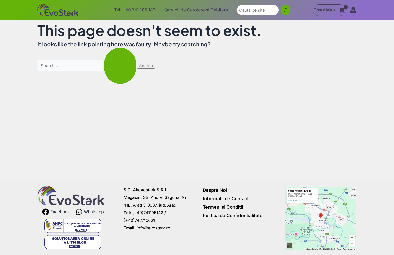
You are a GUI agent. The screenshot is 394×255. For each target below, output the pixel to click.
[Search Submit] (120, 66)
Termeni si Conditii (223, 207)
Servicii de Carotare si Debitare (196, 10)
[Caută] (285, 10)
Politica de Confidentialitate (232, 215)
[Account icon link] (353, 10)
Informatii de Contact (226, 198)
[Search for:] (87, 65)
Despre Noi (215, 190)
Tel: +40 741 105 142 (135, 10)
